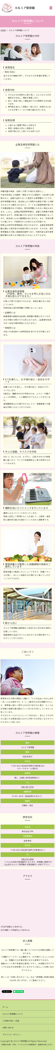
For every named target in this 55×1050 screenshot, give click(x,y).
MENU (51, 8)
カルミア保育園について (12, 1014)
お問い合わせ (8, 1027)
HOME (3, 30)
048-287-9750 (27, 787)
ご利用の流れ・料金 (10, 1020)
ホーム (5, 1007)
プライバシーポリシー (11, 1034)
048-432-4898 (27, 859)
